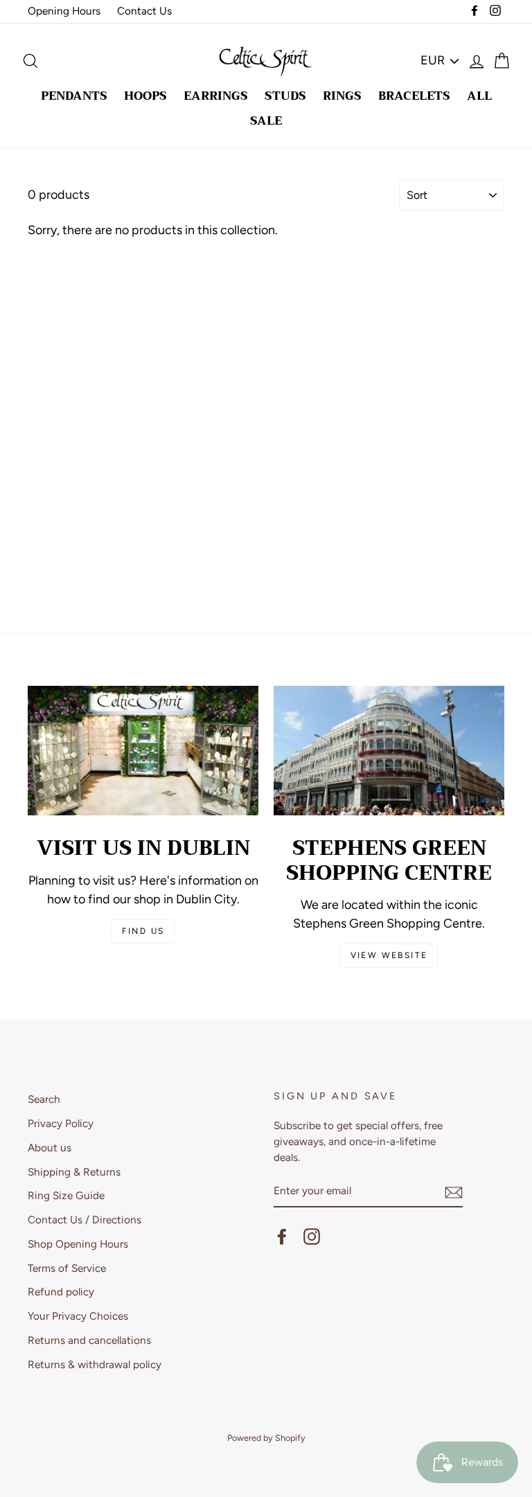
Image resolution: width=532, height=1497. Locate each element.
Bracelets (414, 96)
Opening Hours (64, 10)
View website (389, 955)
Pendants (74, 96)
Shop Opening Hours (78, 1243)
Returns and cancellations (89, 1340)
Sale (266, 121)
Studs (285, 96)
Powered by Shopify (266, 1438)
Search (44, 1099)
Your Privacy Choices (78, 1315)
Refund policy (61, 1291)
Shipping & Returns (74, 1171)
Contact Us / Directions (84, 1219)
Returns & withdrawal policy (94, 1364)
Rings (342, 96)
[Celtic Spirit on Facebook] (282, 1236)
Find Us (143, 931)
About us (49, 1147)
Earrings (216, 96)
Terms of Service (67, 1268)
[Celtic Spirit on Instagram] (311, 1236)
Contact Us (144, 10)
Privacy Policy (61, 1123)
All (479, 96)
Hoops (145, 96)
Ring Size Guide (66, 1195)
